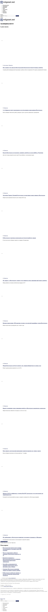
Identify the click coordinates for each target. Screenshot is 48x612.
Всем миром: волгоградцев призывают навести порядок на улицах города (22, 451)
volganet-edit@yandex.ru (8, 586)
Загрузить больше (4, 541)
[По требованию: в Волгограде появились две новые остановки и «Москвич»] (25, 516)
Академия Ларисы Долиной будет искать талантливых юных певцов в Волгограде (24, 195)
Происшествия (6, 5)
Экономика (5, 6)
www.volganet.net (12, 578)
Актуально (6, 65)
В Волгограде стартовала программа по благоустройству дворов (19, 238)
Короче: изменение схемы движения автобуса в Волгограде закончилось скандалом (24, 408)
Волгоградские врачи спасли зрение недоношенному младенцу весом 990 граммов (12, 549)
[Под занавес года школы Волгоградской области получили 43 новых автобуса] (25, 46)
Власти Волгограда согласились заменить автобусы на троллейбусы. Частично (23, 152)
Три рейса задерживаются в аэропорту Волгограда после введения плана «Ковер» (10, 565)
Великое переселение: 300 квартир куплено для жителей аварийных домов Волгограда (25, 323)
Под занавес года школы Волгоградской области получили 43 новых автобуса (23, 67)
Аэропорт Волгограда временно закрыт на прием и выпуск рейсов (11, 570)
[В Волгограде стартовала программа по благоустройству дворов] (25, 216)
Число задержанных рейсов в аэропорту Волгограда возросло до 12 (12, 554)
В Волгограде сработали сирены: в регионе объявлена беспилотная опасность (12, 574)
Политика (5, 7)
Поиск (17, 15)
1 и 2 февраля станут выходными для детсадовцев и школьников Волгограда (22, 110)
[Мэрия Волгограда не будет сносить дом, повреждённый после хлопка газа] (25, 344)
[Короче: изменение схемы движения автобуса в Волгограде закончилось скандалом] (25, 387)
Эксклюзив (5, 9)
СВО (4, 8)
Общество (11, 65)
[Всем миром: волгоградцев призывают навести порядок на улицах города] (25, 429)
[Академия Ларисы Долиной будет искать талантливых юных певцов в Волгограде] (25, 174)
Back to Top (2, 598)
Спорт (4, 10)
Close (1, 599)
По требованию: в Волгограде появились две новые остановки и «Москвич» (22, 537)
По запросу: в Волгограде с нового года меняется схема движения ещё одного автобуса (25, 280)
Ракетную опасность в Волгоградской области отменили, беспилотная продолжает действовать (11, 559)
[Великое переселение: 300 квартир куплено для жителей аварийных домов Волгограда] (25, 301)
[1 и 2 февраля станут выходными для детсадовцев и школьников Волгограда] (25, 88)
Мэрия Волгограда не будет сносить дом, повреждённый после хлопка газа (22, 365)
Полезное (5, 12)
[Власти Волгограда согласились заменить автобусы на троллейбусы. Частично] (25, 131)
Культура (4, 11)
